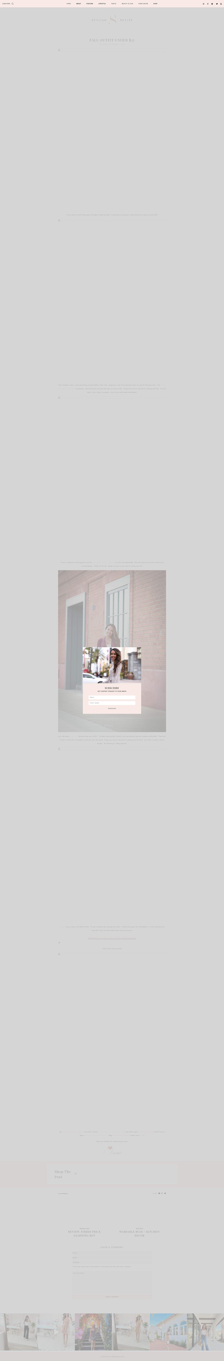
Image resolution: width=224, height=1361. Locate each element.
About (78, 3)
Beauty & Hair (127, 3)
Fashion (89, 3)
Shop (155, 3)
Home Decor (143, 3)
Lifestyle (102, 3)
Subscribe (6, 3)
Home (69, 3)
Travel (114, 3)
